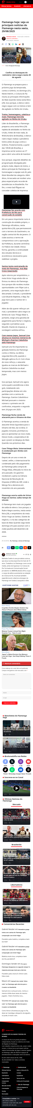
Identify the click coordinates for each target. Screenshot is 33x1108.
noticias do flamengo (24, 541)
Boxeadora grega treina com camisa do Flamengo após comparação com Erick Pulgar (15, 932)
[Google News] (20, 771)
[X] (28, 555)
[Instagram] (30, 555)
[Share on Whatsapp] (12, 44)
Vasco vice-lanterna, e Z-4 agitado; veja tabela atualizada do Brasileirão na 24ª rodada (16, 858)
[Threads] (28, 771)
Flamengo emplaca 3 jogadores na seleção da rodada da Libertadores (16, 899)
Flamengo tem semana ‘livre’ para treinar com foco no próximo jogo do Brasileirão (16, 729)
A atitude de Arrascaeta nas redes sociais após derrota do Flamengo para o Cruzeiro (15, 875)
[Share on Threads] (22, 44)
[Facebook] (26, 555)
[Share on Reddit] (19, 44)
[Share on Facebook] (6, 44)
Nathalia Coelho (11, 36)
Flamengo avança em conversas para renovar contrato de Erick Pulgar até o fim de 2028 (16, 818)
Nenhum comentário (12, 38)
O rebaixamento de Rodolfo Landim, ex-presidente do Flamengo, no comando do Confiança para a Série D (16, 746)
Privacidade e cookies (9, 1098)
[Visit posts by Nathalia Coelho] (4, 38)
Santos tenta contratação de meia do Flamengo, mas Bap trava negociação (15, 268)
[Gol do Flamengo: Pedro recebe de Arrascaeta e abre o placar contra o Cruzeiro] (16, 788)
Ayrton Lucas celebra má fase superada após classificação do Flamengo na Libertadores (14, 915)
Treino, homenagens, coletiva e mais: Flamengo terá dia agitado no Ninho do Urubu (16, 116)
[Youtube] (28, 763)
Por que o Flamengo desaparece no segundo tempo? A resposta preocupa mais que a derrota (16, 967)
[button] (27, 1102)
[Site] (24, 555)
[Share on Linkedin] (16, 44)
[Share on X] (9, 44)
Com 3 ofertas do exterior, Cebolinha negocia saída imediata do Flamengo (16, 836)
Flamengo (15, 541)
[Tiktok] (5, 771)
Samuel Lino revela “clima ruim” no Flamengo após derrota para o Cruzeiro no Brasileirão (14, 984)
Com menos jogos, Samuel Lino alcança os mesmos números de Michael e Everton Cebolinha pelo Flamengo (16, 339)
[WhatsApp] (12, 771)
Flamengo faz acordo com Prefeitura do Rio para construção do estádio (13, 212)
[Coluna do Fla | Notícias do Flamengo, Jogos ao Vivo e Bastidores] (8, 2)
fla (10, 541)
